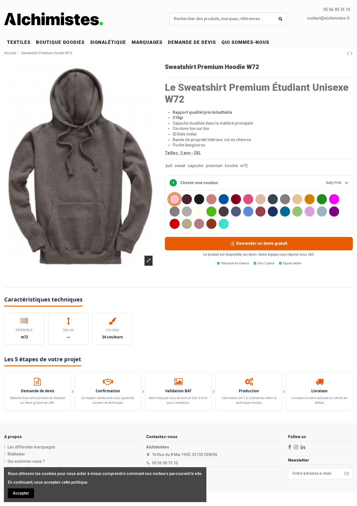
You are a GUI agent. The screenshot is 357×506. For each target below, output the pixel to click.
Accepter (21, 493)
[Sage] (187, 224)
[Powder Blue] (322, 211)
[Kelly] (211, 211)
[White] (236, 224)
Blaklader (16, 454)
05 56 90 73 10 (165, 463)
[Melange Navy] (236, 211)
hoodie (231, 165)
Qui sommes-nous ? (26, 461)
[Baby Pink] (174, 199)
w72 (244, 165)
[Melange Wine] (260, 211)
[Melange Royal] (248, 211)
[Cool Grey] (285, 199)
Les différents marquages (31, 447)
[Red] (175, 224)
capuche (195, 165)
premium (214, 165)
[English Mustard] (310, 199)
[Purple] (334, 211)
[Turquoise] (224, 224)
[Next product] (352, 53)
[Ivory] (199, 211)
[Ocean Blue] (285, 211)
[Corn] (297, 199)
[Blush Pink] (211, 199)
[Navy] (273, 211)
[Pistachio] (297, 211)
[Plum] (310, 211)
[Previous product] (349, 53)
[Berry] (187, 199)
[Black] (199, 199)
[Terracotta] (211, 224)
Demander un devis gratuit (261, 243)
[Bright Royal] (224, 199)
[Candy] (248, 199)
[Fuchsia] (334, 199)
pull (169, 165)
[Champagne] (260, 199)
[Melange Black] (224, 211)
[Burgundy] (236, 199)
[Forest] (322, 199)
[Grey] (175, 211)
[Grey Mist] (187, 211)
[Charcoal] (273, 199)
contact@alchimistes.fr (328, 18)
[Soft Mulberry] (199, 224)
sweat (180, 165)
